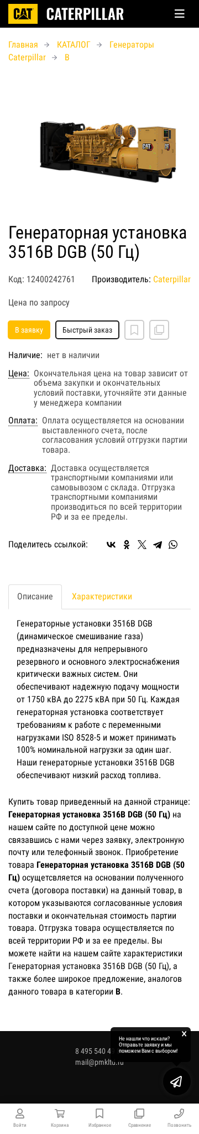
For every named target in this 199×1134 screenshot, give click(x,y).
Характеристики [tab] (102, 596)
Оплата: (23, 421)
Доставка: (27, 468)
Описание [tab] (35, 596)
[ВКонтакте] (111, 544)
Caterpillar (172, 279)
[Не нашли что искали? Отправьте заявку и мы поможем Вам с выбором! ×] (177, 1081)
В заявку (29, 329)
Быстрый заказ (87, 329)
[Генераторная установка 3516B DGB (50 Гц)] (99, 144)
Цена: (18, 374)
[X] (142, 544)
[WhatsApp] (173, 544)
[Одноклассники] (126, 544)
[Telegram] (157, 544)
